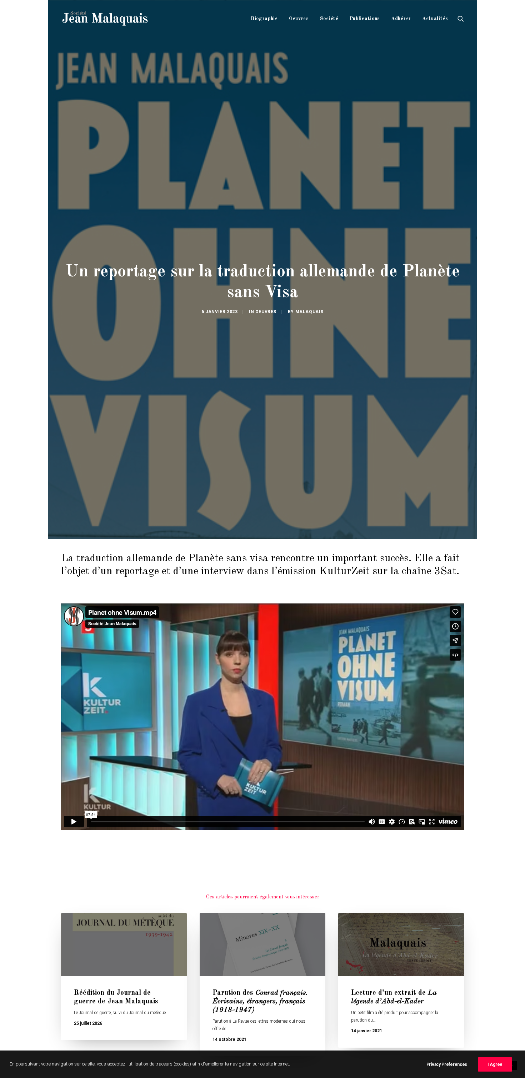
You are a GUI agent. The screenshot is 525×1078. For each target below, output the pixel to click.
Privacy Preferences (446, 1064)
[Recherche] (461, 18)
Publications (365, 18)
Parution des (260, 1001)
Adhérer (401, 18)
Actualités (435, 18)
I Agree (495, 1064)
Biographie (264, 18)
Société (329, 18)
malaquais (309, 311)
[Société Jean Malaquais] (105, 18)
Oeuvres (299, 18)
